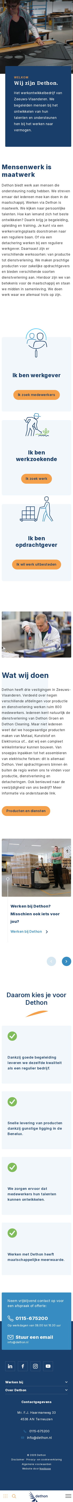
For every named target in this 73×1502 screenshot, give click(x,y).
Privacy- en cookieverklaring (44, 1459)
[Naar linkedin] (10, 1366)
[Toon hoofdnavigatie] (5, 1496)
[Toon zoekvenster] (14, 1496)
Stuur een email (34, 1337)
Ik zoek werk (36, 479)
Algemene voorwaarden (36, 1464)
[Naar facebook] (23, 1366)
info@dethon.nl (39, 1438)
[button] (51, 961)
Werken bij (14, 1382)
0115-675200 (32, 1318)
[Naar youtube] (48, 1366)
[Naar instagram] (35, 1366)
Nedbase (45, 1468)
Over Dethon (15, 1390)
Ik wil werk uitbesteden (36, 564)
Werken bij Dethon (26, 931)
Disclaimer (17, 1459)
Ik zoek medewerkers (36, 395)
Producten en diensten (26, 811)
